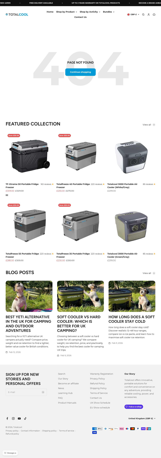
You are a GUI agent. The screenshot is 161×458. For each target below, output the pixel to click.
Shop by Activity (89, 12)
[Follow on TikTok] (25, 418)
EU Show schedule (100, 407)
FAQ (60, 398)
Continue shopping (80, 72)
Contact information (30, 431)
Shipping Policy (98, 388)
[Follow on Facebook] (7, 418)
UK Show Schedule (100, 403)
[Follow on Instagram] (13, 418)
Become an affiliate (68, 383)
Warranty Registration (101, 374)
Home (50, 12)
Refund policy (12, 434)
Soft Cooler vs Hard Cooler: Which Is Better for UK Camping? (78, 324)
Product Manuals (67, 403)
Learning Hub (65, 393)
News (61, 388)
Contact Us (80, 17)
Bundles (107, 12)
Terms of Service (99, 393)
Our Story (63, 378)
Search (61, 374)
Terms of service (66, 431)
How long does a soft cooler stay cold (132, 319)
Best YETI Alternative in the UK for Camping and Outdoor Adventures (28, 324)
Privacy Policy (97, 378)
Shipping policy (49, 431)
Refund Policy (97, 383)
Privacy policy (12, 431)
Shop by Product (65, 12)
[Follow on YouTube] (19, 418)
